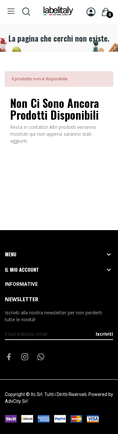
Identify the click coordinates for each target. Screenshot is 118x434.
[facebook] (9, 357)
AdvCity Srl (16, 401)
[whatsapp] (41, 357)
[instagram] (25, 357)
